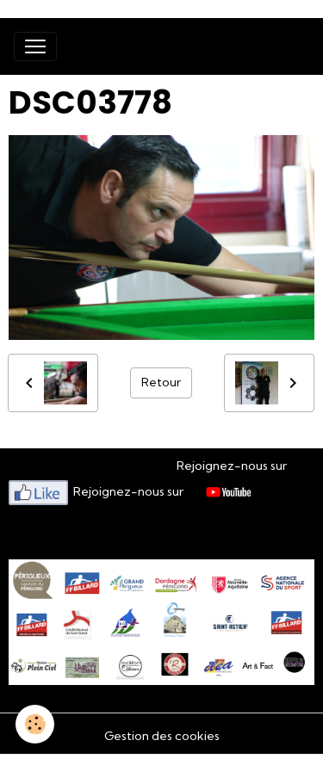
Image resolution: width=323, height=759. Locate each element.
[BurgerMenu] (35, 46)
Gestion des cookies (162, 736)
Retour (161, 382)
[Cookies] (35, 724)
